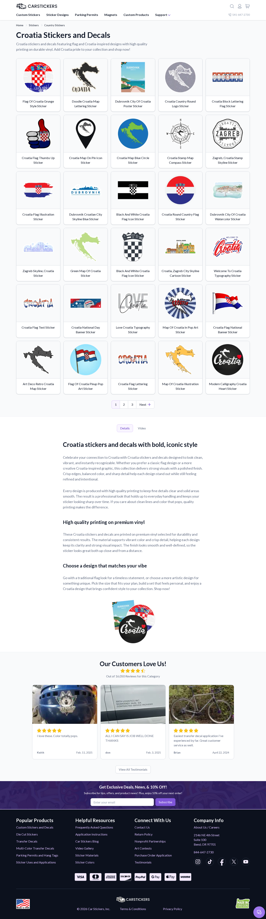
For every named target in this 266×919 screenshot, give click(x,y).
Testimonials (143, 862)
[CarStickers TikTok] (210, 862)
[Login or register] (239, 6)
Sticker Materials (87, 855)
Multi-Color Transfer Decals (35, 848)
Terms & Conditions (133, 909)
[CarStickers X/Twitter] (234, 862)
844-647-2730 (204, 852)
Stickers (34, 25)
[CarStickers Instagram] (198, 862)
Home (19, 25)
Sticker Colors (84, 862)
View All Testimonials (133, 769)
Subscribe (165, 802)
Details (125, 428)
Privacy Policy (172, 909)
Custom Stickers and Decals (34, 827)
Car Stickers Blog (87, 841)
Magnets (110, 15)
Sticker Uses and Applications (36, 862)
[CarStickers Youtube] (246, 862)
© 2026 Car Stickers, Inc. (93, 909)
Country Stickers (54, 25)
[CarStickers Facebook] (222, 862)
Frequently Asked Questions (94, 827)
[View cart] (247, 6)
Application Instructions (91, 834)
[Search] (232, 6)
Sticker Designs (57, 15)
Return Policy (143, 834)
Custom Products (136, 15)
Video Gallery (84, 848)
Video (142, 428)
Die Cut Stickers (27, 834)
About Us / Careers (206, 827)
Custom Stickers (28, 15)
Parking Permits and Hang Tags (37, 855)
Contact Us (142, 827)
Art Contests (143, 848)
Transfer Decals (26, 841)
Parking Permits (86, 15)
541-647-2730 (241, 14)
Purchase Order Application (153, 855)
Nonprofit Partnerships (150, 841)
